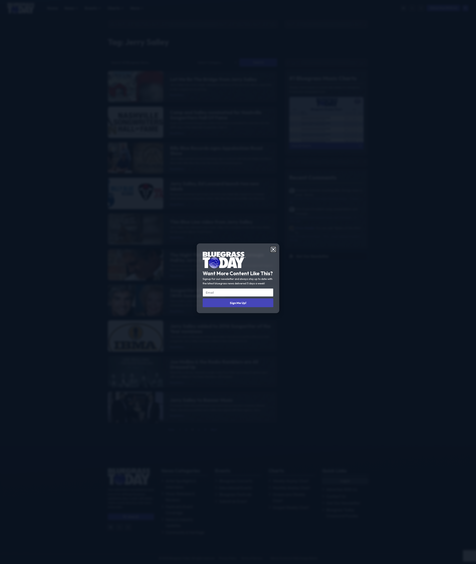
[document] (238, 282)
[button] (273, 249)
